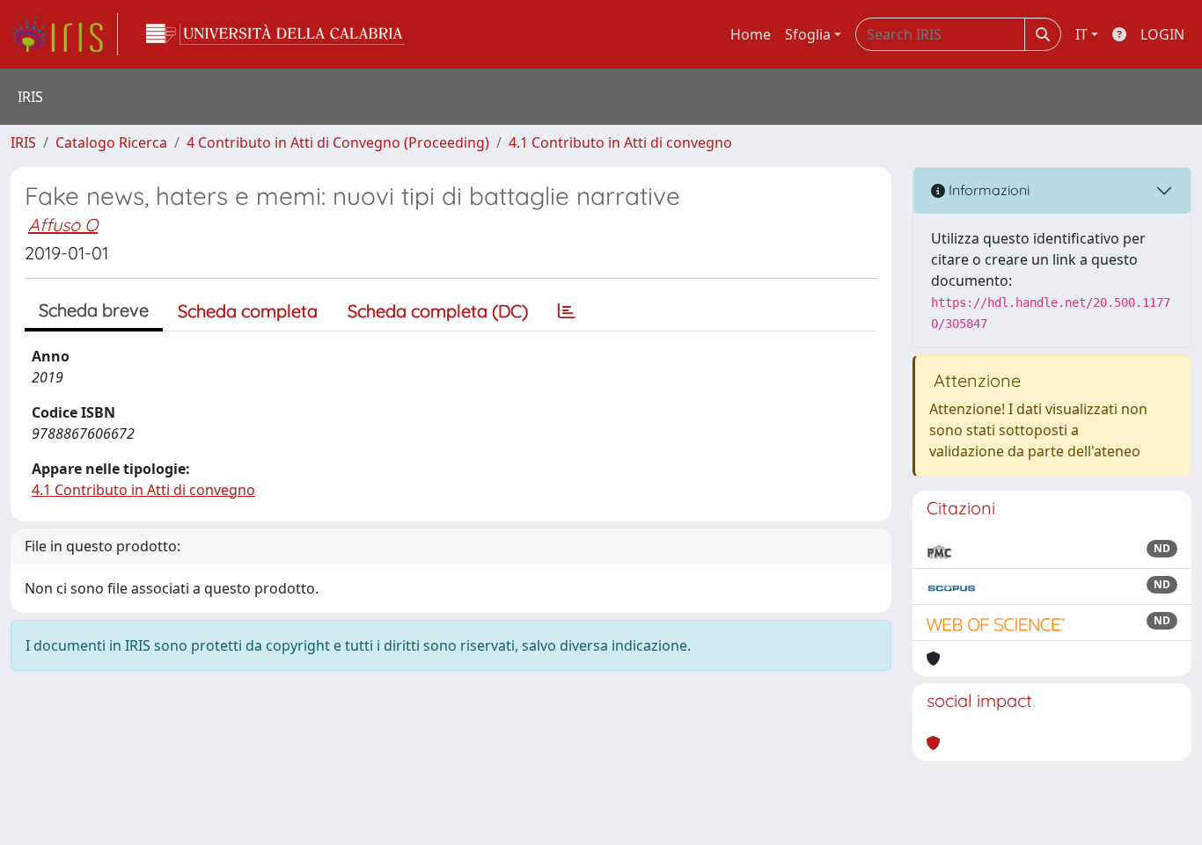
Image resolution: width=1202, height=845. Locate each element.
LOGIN (1162, 34)
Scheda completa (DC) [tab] (438, 311)
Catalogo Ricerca (111, 142)
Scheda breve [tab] (94, 310)
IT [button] (1081, 34)
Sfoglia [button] (808, 34)
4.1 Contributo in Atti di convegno (620, 142)
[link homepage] (64, 34)
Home (750, 34)
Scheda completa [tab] (248, 311)
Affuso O (63, 225)
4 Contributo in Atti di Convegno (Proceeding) (338, 142)
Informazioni (987, 190)
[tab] (566, 311)
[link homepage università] (275, 34)
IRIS (23, 142)
